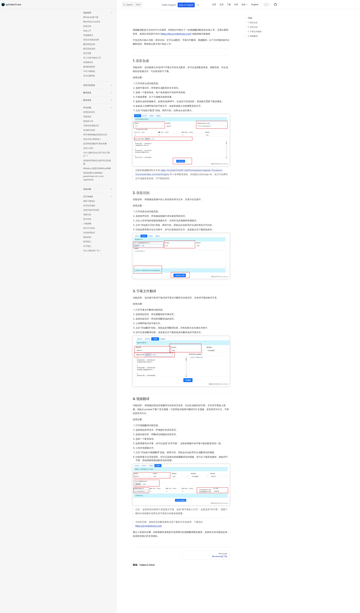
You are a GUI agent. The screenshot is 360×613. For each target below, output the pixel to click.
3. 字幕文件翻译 (255, 31)
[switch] (266, 4)
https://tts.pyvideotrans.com (176, 33)
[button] (97, 12)
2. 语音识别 (253, 27)
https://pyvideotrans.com (148, 525)
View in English (186, 5)
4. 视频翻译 (253, 36)
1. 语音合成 (252, 22)
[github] (275, 4)
